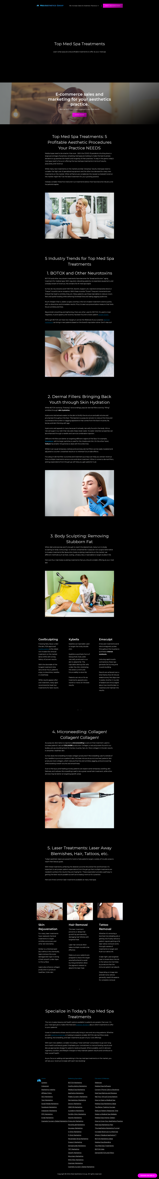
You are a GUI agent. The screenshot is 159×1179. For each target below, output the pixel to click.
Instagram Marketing (49, 1111)
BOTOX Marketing (75, 1083)
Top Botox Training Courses (105, 1107)
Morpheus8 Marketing (76, 1125)
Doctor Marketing (74, 1104)
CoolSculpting (43, 649)
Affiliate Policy (46, 1093)
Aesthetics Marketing (76, 1093)
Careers (44, 1083)
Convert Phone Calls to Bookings (107, 1090)
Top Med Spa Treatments (104, 1146)
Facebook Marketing (49, 1107)
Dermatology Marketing (77, 1100)
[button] (84, 5)
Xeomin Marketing (75, 1118)
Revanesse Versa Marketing (78, 1139)
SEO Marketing (47, 1097)
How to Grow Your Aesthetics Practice (109, 1121)
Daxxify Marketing (74, 1153)
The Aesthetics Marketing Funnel (107, 1128)
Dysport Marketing (75, 1142)
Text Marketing (47, 1100)
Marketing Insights (48, 1090)
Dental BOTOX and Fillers (104, 1153)
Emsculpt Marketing (75, 1121)
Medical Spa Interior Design (105, 1118)
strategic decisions (82, 1025)
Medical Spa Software (103, 1086)
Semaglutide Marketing (77, 1146)
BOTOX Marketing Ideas (104, 1139)
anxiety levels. (103, 315)
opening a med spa (58, 1035)
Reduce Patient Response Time (106, 1111)
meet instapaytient (112, 5)
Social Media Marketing (49, 1104)
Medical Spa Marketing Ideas (105, 1104)
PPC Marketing (47, 1114)
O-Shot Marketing (74, 1132)
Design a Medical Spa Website (106, 1114)
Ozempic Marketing (75, 1163)
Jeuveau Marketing (75, 1128)
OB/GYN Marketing (75, 1107)
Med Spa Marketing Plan (104, 1125)
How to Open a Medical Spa (105, 1100)
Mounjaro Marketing (75, 1156)
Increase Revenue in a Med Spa (106, 1132)
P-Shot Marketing (74, 1135)
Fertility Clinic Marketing (77, 1114)
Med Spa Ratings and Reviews (106, 1093)
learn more (79, 115)
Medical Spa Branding (103, 1142)
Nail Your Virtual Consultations (106, 1097)
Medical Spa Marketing (76, 1090)
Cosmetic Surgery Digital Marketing (54, 1121)
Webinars (98, 1083)
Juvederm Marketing (76, 1111)
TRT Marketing (73, 1149)
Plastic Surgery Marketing (77, 1097)
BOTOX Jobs (99, 1149)
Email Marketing (47, 1118)
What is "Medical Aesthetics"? (105, 1135)
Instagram (45, 1086)
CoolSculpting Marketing (77, 1086)
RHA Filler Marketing (75, 1160)
